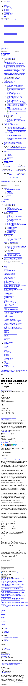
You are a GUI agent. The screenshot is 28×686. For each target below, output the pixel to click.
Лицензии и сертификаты (13, 152)
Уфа (5, 16)
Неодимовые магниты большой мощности (14, 72)
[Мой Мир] (6, 445)
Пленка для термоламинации (11, 309)
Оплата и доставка (8, 161)
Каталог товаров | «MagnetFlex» (13, 370)
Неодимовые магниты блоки (11, 69)
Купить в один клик (11, 418)
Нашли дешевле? (5, 419)
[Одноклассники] (3, 445)
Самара (8, 1)
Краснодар (6, 9)
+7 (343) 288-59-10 (7, 170)
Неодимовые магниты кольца (13, 67)
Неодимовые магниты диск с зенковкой (14, 65)
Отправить (3, 575)
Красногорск (7, 3)
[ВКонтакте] (1, 445)
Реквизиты (9, 155)
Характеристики (10, 459)
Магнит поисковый (9, 66)
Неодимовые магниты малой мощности (14, 71)
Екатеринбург (7, 6)
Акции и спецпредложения (11, 637)
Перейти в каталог (5, 672)
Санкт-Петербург (8, 7)
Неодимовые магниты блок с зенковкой (14, 63)
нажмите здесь (20, 682)
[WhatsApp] (12, 445)
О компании (7, 628)
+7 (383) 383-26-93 (7, 174)
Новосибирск (7, 12)
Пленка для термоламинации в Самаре (14, 371)
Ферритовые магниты (9, 81)
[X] (8, 445)
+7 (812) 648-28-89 (21, 170)
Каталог (3, 201)
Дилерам (9, 158)
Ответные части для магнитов (11, 78)
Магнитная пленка (8, 301)
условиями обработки (14, 572)
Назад (8, 207)
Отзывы (17, 459)
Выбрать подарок (5, 442)
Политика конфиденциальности (9, 663)
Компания (6, 151)
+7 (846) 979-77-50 (5, 53)
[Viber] (10, 445)
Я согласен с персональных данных (10, 573)
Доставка (21, 459)
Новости (9, 154)
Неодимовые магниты (9, 62)
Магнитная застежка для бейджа (12, 327)
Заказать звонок (5, 54)
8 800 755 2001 (6, 166)
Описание (3, 459)
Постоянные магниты (9, 273)
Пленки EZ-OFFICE (9, 316)
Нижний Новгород (8, 13)
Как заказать (10, 157)
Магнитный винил (8, 281)
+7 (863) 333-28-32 (21, 174)
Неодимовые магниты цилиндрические (14, 69)
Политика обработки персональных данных (11, 663)
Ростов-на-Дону (8, 14)
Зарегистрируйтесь (5, 181)
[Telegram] (16, 445)
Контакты (6, 162)
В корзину (3, 418)
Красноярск (7, 10)
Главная (3, 370)
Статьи (5, 159)
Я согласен (3, 684)
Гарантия (6, 648)
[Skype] (14, 445)
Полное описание (5, 431)
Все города (13, 177)
